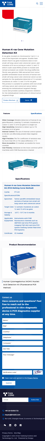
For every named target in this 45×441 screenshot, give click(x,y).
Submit (9, 383)
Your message (9, 355)
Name (5, 320)
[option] (22, 25)
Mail (5, 326)
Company (7, 343)
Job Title (6, 349)
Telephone (7, 337)
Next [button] (42, 25)
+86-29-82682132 (12, 411)
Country (6, 332)
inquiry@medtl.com (12, 415)
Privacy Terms (32, 378)
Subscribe (35, 400)
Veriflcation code (10, 372)
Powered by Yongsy (25, 438)
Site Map (17, 433)
